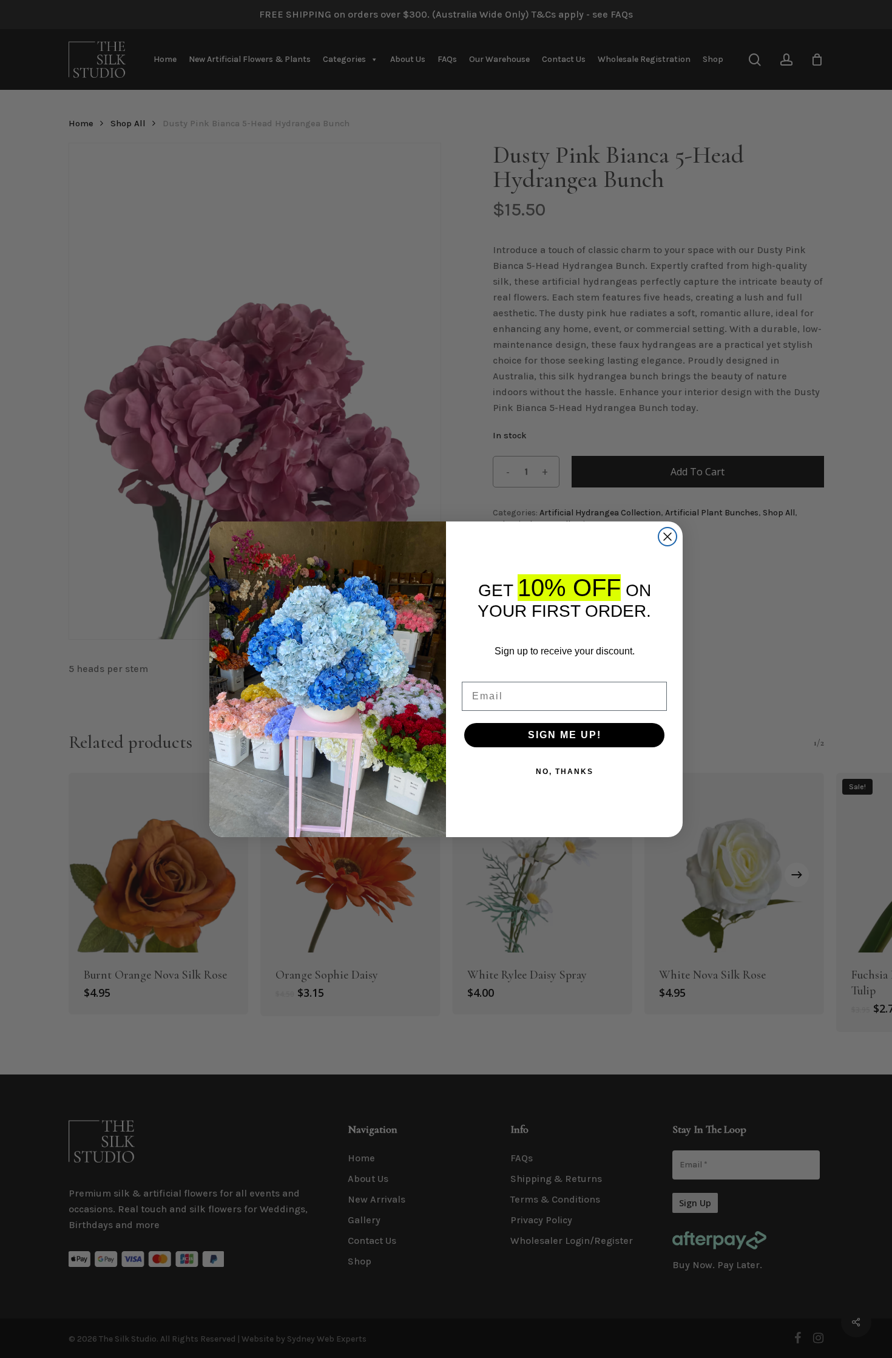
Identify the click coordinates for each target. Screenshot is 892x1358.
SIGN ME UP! (564, 735)
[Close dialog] (667, 537)
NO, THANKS (564, 771)
